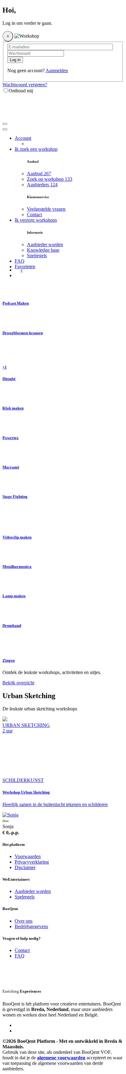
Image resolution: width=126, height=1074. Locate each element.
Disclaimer (25, 867)
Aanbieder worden (45, 244)
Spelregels (37, 255)
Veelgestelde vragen (46, 209)
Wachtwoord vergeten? (24, 84)
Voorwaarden (28, 856)
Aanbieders (42, 184)
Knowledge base (43, 250)
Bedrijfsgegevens (31, 926)
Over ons (23, 921)
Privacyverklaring (32, 862)
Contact (34, 214)
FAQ (19, 261)
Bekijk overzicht (18, 682)
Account (23, 138)
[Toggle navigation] (4, 124)
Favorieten (25, 266)
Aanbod (39, 173)
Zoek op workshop (49, 179)
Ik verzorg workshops (36, 220)
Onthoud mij (21, 90)
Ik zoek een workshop (36, 149)
